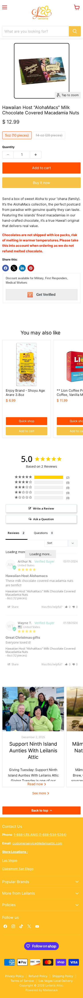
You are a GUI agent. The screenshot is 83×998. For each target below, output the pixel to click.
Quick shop (26, 421)
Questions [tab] (41, 533)
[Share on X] (14, 268)
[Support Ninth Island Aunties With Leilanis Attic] (33, 709)
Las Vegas (9, 860)
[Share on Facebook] (5, 268)
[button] (67, 607)
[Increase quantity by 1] (35, 154)
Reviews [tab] (13, 533)
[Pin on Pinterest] (30, 268)
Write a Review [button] (43, 508)
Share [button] (15, 607)
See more (39, 793)
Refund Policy (38, 976)
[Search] (75, 31)
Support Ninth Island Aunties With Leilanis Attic (33, 750)
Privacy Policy (14, 976)
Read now (35, 784)
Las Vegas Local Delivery (56, 980)
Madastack (50, 990)
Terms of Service (22, 980)
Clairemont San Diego (17, 869)
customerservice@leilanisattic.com (37, 843)
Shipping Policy (62, 976)
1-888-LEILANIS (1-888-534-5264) (40, 834)
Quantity (8, 147)
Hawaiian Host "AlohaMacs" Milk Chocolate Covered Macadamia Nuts (40, 593)
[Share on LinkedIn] (22, 268)
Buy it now (41, 183)
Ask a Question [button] (43, 519)
